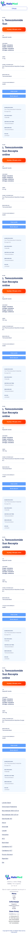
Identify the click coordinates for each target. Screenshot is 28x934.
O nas (14, 896)
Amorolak (5, 826)
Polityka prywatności (14, 905)
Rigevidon (5, 858)
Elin (3, 862)
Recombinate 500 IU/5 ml (10, 815)
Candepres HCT (7, 846)
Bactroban (5, 842)
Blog (14, 899)
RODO (14, 907)
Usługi (14, 897)
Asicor (4, 822)
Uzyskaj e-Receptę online (14, 29)
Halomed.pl (14, 932)
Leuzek (4, 830)
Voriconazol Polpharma (9, 807)
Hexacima (5, 834)
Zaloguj (14, 8)
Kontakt (14, 908)
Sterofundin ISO (7, 819)
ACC (3, 838)
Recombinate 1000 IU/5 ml (10, 811)
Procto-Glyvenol (7, 854)
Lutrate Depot (6, 803)
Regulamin (14, 904)
